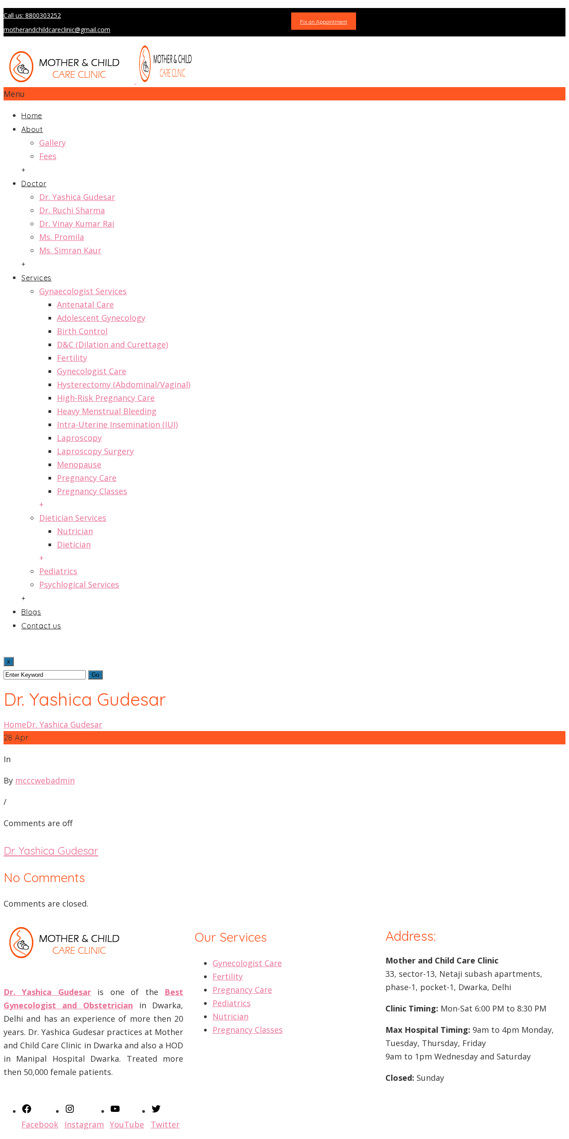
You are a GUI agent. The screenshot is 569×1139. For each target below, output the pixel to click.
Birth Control (82, 331)
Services (36, 277)
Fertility (72, 357)
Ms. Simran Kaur (70, 250)
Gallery (52, 142)
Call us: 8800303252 (32, 15)
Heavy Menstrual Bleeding (106, 411)
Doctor (34, 183)
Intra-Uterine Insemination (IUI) (117, 424)
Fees (47, 156)
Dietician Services (72, 517)
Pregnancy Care (86, 477)
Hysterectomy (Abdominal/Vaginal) (123, 384)
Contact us (41, 625)
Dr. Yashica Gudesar (77, 197)
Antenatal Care (85, 304)
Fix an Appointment (323, 21)
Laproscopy (79, 437)
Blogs (31, 611)
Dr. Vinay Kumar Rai (76, 223)
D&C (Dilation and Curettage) (112, 344)
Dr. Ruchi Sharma (72, 210)
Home (31, 115)
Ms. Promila (61, 237)
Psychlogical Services (79, 584)
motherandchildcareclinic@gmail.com (57, 29)
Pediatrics (58, 571)
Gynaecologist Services (83, 291)
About (32, 129)
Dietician (74, 544)
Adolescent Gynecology (101, 317)
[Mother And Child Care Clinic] (101, 80)
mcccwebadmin (45, 780)
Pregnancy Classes (92, 491)
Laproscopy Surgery (95, 451)
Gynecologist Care (91, 371)
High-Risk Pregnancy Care (106, 397)
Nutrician (75, 531)
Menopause (79, 464)
